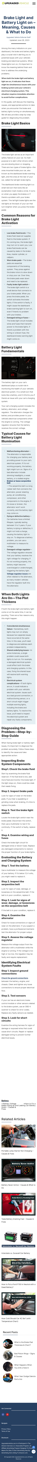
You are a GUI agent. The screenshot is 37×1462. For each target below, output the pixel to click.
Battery (5, 1101)
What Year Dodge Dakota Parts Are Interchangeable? (25, 1379)
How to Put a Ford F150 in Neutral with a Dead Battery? (18, 1285)
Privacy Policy (6, 1429)
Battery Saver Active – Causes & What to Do (18, 1186)
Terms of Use (5, 1431)
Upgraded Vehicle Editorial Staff (18, 37)
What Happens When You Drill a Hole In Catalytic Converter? (23, 1368)
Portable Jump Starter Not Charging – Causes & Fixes (17, 1152)
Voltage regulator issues (17, 574)
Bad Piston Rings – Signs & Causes (24, 1355)
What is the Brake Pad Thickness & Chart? (23, 1343)
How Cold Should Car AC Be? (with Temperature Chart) (16, 1319)
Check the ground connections (14, 978)
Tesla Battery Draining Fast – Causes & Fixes (17, 1220)
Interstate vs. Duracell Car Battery (15, 1253)
